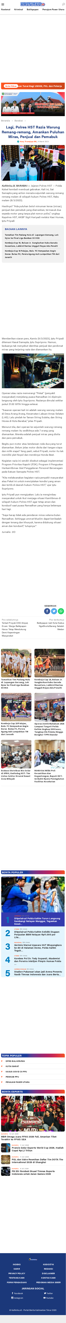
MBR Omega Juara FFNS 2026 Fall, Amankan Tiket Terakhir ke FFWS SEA (29, 1138)
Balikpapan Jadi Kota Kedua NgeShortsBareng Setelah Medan (50, 624)
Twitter (50, 1293)
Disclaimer (48, 1273)
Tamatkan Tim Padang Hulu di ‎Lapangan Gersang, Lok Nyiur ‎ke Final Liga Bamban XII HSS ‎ (31, 236)
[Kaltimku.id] (33, 4)
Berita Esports (12, 1091)
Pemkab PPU (12, 1076)
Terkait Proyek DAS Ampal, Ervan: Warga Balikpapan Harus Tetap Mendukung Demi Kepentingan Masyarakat (15, 627)
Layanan (17, 916)
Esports (4, 1134)
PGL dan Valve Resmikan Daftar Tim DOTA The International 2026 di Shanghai (37, 1161)
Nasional (18, 942)
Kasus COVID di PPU (16, 1071)
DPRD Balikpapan (15, 1061)
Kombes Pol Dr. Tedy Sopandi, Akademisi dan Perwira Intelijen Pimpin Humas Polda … (37, 961)
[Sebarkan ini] (47, 611)
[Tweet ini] (54, 611)
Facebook (18, 1293)
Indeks (17, 1264)
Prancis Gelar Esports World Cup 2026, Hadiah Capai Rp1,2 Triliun (38, 1149)
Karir (17, 1268)
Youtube (49, 1297)
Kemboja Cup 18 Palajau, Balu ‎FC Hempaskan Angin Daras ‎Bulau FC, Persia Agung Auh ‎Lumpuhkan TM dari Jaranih (32, 254)
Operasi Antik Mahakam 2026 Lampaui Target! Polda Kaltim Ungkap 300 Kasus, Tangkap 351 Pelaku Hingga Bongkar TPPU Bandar (49, 729)
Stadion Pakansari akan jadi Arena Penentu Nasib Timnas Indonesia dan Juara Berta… (38, 973)
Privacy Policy (16, 1273)
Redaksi (48, 1268)
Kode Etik (48, 1264)
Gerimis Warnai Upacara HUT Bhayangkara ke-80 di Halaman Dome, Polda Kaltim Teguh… (38, 948)
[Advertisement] (33, 48)
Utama (16, 929)
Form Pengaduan (17, 1282)
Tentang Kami (17, 1277)
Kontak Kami (48, 1277)
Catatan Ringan (20, 969)
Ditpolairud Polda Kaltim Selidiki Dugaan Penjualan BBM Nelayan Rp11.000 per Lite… (36, 934)
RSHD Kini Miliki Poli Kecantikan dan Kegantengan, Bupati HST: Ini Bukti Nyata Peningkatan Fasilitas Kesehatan (49, 776)
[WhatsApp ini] (61, 611)
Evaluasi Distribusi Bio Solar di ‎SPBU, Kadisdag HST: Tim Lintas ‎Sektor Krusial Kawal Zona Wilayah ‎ (16, 774)
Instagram (18, 1297)
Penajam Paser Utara (18, 1082)
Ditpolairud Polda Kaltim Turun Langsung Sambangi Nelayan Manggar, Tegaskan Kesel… (37, 921)
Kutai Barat (12, 1066)
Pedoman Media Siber (48, 1282)
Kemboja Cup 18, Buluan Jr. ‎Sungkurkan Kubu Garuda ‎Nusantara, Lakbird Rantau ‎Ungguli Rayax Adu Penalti (31, 244)
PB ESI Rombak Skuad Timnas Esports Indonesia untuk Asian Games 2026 (33, 1172)
